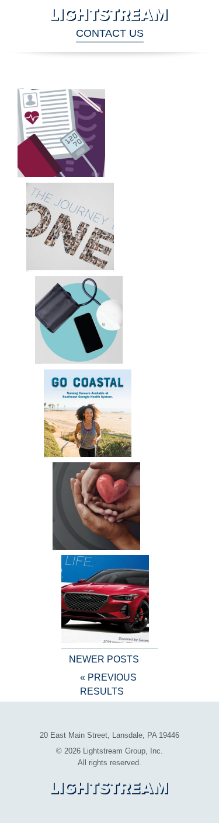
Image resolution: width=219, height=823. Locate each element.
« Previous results (108, 684)
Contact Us (110, 33)
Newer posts (104, 659)
